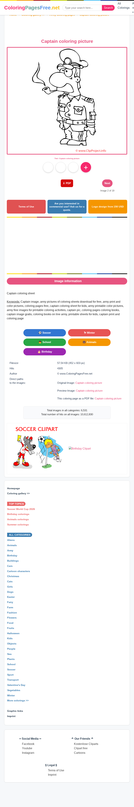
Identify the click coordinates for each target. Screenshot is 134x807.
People (11, 648)
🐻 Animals (89, 342)
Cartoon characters (18, 571)
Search (108, 7)
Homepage (13, 488)
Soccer (11, 669)
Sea (9, 654)
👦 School (44, 342)
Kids (10, 638)
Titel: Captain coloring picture (67, 158)
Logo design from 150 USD (108, 206)
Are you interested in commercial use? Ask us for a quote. (66, 206)
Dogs (10, 592)
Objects (11, 643)
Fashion (12, 612)
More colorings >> (18, 700)
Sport (10, 674)
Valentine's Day (16, 685)
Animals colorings (18, 519)
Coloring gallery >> (18, 493)
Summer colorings (18, 524)
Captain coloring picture (88, 382)
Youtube (27, 748)
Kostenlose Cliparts (86, 743)
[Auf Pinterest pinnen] (60, 167)
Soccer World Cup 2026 (21, 509)
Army (10, 550)
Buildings (13, 560)
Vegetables (13, 690)
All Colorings (124, 5)
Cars (10, 566)
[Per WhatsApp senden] (73, 167)
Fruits (10, 628)
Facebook (28, 743)
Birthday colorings (18, 514)
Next (107, 183)
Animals (12, 545)
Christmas (13, 576)
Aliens (11, 540)
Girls (10, 586)
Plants (11, 659)
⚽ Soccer (44, 332)
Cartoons (79, 752)
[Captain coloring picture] (67, 151)
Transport (13, 680)
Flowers (12, 617)
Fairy (10, 602)
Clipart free (81, 748)
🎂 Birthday (45, 351)
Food (10, 622)
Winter (11, 695)
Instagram (28, 752)
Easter (11, 597)
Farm (10, 607)
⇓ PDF (67, 183)
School (11, 664)
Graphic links (15, 711)
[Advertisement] (70, 26)
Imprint (11, 716)
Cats (10, 581)
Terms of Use (26, 206)
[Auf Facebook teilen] (48, 167)
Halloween (13, 633)
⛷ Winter (89, 332)
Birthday (12, 555)
